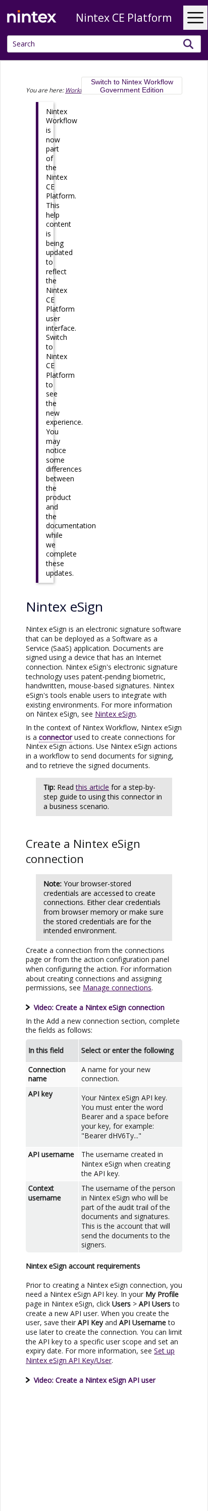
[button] (188, 44)
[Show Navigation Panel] (195, 18)
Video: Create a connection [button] (99, 1007)
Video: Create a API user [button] (94, 1380)
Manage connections (117, 987)
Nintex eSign (115, 714)
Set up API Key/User (100, 1355)
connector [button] (55, 737)
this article (92, 787)
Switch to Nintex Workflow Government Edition (132, 86)
